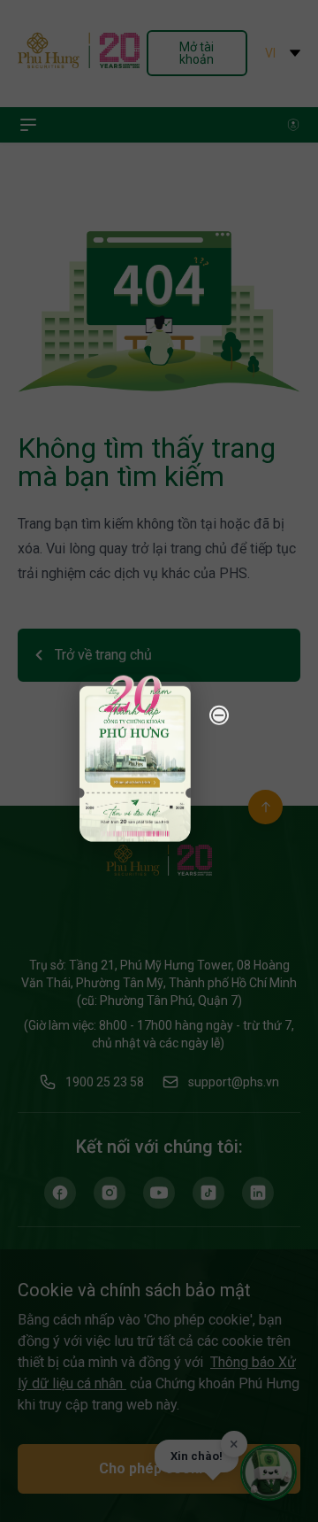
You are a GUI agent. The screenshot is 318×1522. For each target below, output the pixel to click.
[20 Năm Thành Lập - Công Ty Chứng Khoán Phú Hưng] (135, 757)
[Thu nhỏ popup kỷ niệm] (219, 714)
